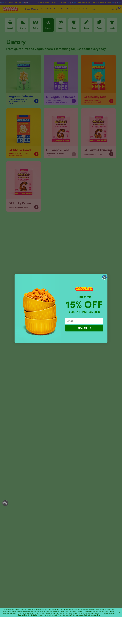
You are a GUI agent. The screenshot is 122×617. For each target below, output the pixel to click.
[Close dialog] (104, 277)
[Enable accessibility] (5, 503)
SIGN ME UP (84, 328)
